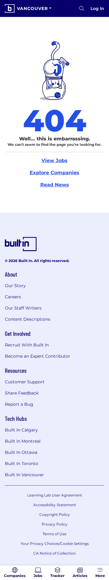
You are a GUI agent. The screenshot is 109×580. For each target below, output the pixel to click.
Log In (97, 8)
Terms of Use (54, 534)
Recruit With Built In (27, 345)
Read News (54, 185)
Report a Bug (19, 404)
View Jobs (54, 160)
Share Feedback (21, 393)
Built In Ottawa (21, 452)
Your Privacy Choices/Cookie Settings (55, 543)
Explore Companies (54, 172)
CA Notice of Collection (54, 553)
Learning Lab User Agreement (54, 495)
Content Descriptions (27, 319)
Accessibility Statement (54, 505)
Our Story (15, 285)
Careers (13, 297)
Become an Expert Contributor (37, 356)
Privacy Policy (55, 524)
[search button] (82, 8)
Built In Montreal (23, 441)
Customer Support (25, 382)
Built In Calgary (21, 430)
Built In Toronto (21, 463)
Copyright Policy (54, 514)
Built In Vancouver (24, 474)
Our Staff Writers (23, 308)
